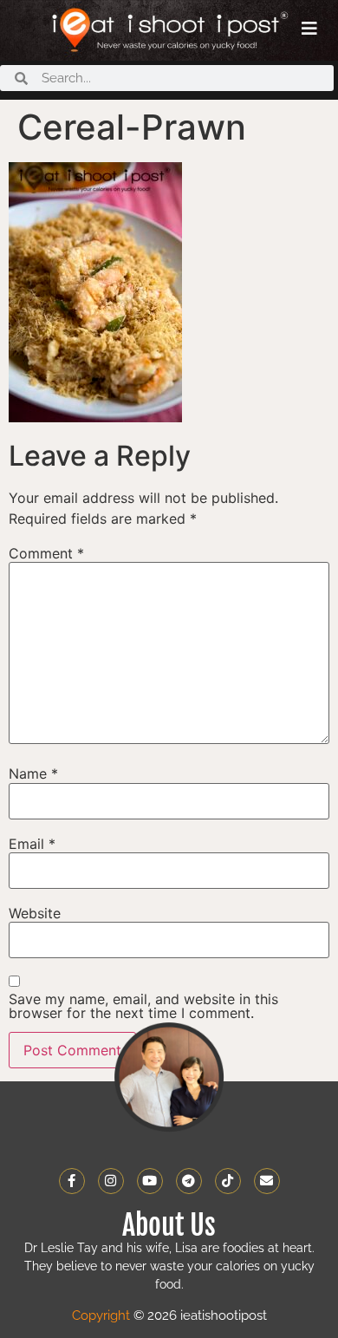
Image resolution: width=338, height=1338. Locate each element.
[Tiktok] (228, 1181)
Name (33, 773)
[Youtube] (150, 1181)
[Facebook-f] (72, 1181)
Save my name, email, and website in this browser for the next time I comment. (143, 1006)
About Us (169, 1225)
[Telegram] (189, 1181)
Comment (46, 553)
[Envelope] (267, 1181)
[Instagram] (111, 1181)
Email (32, 844)
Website (35, 913)
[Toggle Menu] (309, 28)
